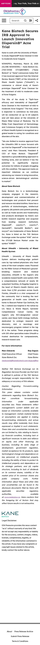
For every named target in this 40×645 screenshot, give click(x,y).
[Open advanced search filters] (30, 20)
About (9, 631)
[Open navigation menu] (4, 20)
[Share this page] (36, 20)
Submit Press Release (20, 636)
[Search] (25, 20)
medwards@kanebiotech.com (15, 361)
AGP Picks (5, 4)
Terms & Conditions (20, 641)
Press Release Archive (23, 631)
